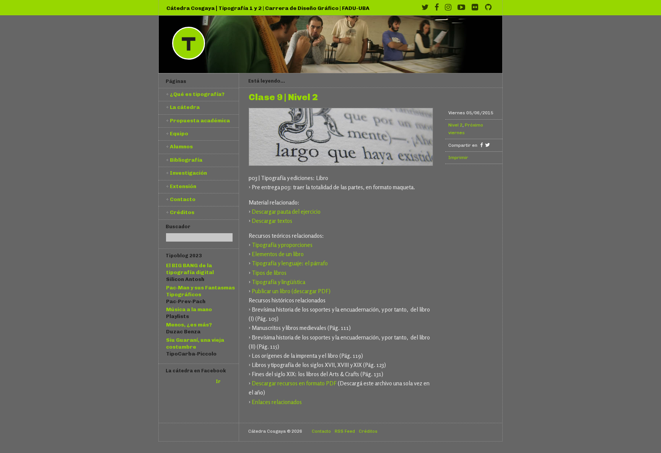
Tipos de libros (269, 272)
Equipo (179, 133)
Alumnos (181, 146)
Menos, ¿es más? (189, 324)
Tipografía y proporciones (282, 244)
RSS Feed (345, 431)
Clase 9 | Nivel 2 (283, 97)
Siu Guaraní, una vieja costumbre (195, 343)
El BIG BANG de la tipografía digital (190, 268)
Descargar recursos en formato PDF (294, 383)
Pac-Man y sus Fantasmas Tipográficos (200, 290)
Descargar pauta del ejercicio (286, 211)
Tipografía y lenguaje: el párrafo (290, 263)
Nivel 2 (455, 125)
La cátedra (185, 107)
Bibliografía (186, 160)
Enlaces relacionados (277, 402)
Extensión (183, 186)
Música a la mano (189, 309)
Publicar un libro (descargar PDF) (291, 291)
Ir (218, 381)
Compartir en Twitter (487, 145)
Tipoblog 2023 (184, 255)
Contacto (182, 199)
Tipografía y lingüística (278, 282)
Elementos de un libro (278, 254)
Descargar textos (272, 220)
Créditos (182, 212)
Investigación (188, 173)
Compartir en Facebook (481, 145)
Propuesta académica (200, 120)
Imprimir (458, 157)
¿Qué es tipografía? (197, 94)
